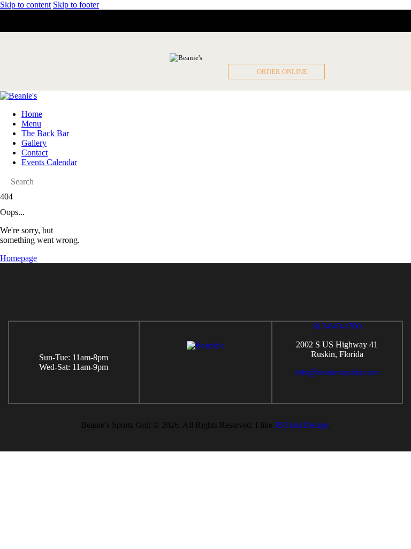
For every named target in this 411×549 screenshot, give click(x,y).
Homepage (18, 258)
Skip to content (25, 4)
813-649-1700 (337, 326)
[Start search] (3, 182)
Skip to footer (76, 4)
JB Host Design (301, 424)
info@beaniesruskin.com (337, 372)
